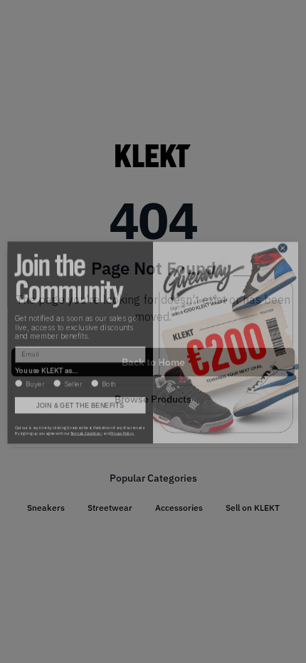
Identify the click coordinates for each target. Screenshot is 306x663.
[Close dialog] (282, 238)
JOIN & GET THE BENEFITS (80, 394)
